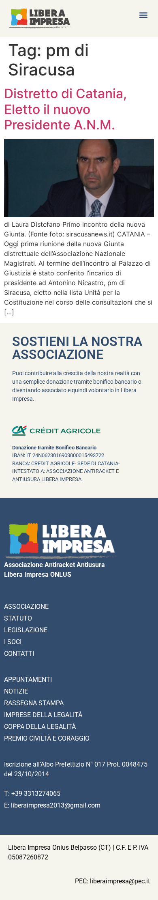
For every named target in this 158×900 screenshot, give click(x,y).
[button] (143, 14)
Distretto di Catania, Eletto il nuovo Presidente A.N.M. (65, 109)
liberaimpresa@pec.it (120, 881)
